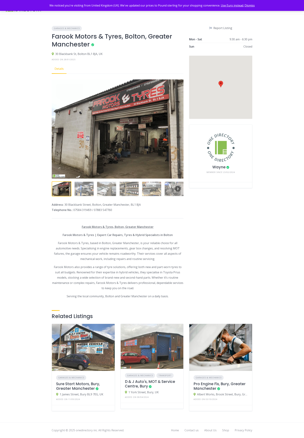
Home (175, 430)
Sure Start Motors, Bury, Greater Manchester (78, 386)
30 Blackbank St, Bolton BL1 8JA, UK (79, 54)
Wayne (219, 167)
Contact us (192, 430)
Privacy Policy (243, 430)
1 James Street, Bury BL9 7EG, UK (81, 394)
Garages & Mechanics (67, 28)
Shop (225, 430)
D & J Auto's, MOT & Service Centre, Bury (150, 384)
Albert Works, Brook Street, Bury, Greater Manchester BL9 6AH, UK (222, 394)
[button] (220, 84)
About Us (210, 430)
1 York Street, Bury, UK (143, 392)
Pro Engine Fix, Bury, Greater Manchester (220, 386)
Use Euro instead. (232, 5)
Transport (165, 375)
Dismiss (250, 5)
